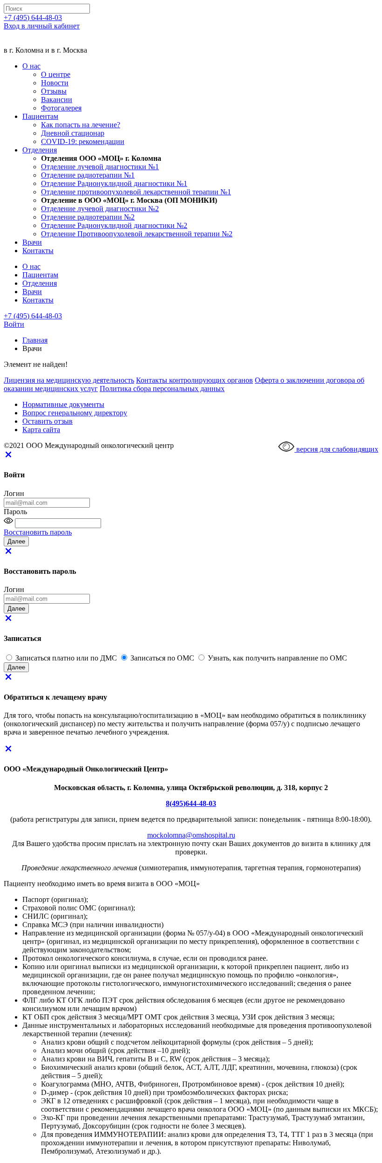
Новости (54, 83)
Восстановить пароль (38, 532)
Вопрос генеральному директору (74, 413)
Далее (16, 667)
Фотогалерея (61, 108)
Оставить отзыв (47, 421)
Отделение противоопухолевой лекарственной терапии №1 (136, 192)
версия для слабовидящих (336, 449)
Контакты (38, 251)
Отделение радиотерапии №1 (88, 175)
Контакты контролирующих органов (194, 380)
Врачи (32, 242)
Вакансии (56, 99)
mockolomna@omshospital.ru (191, 835)
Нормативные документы (63, 404)
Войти (14, 324)
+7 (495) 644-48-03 (33, 17)
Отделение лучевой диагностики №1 (100, 167)
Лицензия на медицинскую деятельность (69, 380)
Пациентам (40, 116)
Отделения (39, 150)
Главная (35, 340)
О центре (55, 74)
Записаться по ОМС (163, 658)
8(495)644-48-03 (191, 803)
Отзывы (54, 91)
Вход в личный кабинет (42, 26)
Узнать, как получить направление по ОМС (277, 658)
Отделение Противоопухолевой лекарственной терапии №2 (136, 234)
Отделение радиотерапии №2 (88, 217)
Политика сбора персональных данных (162, 388)
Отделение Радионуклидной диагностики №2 (114, 225)
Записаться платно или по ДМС (67, 658)
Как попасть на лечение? (80, 125)
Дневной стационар (72, 133)
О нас (31, 66)
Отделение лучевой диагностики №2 (100, 209)
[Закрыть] (8, 457)
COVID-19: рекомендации (82, 141)
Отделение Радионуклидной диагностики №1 (114, 183)
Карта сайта (41, 430)
